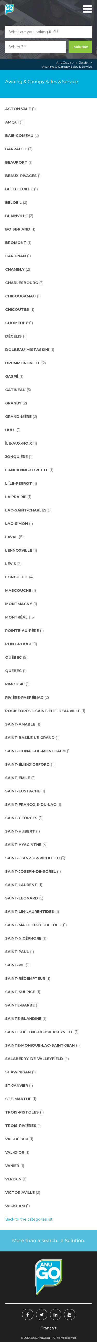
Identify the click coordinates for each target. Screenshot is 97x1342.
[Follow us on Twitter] (41, 1314)
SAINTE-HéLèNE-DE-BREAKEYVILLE (41, 1032)
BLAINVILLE (19, 216)
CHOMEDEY (19, 323)
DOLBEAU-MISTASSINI (29, 349)
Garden (83, 62)
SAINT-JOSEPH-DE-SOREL (33, 871)
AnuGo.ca (63, 62)
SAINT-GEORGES (23, 818)
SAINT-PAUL (19, 951)
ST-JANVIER (19, 1085)
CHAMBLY (17, 269)
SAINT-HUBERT (22, 831)
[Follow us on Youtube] (69, 1314)
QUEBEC (16, 670)
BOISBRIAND (20, 229)
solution (81, 47)
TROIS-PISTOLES (24, 1112)
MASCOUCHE (20, 590)
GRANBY (16, 403)
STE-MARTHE (20, 1099)
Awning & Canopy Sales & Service (67, 66)
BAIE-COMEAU (22, 135)
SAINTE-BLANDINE (25, 1018)
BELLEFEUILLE (21, 189)
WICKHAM (17, 1206)
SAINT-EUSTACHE (25, 791)
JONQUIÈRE (19, 456)
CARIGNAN (18, 256)
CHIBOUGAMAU (23, 296)
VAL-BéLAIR (19, 1139)
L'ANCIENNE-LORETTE (29, 470)
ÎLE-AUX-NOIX (21, 443)
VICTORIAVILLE (22, 1192)
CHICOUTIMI (19, 309)
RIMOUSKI (17, 684)
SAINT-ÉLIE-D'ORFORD (30, 764)
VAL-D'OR (17, 1152)
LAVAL (14, 537)
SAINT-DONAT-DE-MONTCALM (38, 751)
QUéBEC (16, 657)
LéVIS (13, 563)
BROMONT (18, 242)
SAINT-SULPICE (22, 992)
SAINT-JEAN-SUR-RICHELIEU (35, 858)
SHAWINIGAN (20, 1072)
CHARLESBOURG (24, 282)
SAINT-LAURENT (23, 884)
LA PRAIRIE (18, 497)
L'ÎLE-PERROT (21, 483)
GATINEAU (18, 389)
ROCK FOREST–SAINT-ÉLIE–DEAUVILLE (45, 711)
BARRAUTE (18, 149)
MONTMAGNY (21, 604)
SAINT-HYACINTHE (26, 844)
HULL (12, 430)
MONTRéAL (20, 617)
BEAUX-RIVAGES (23, 175)
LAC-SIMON (19, 523)
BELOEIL (16, 202)
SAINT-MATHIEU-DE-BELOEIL (36, 925)
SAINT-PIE (17, 965)
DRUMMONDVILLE (25, 363)
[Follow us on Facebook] (27, 1314)
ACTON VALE (20, 109)
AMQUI (14, 122)
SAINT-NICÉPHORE (25, 938)
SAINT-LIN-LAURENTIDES (32, 911)
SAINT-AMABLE (22, 724)
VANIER (14, 1165)
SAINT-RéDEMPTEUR (27, 978)
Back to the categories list (29, 1219)
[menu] (86, 9)
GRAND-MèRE (21, 416)
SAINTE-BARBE (22, 1005)
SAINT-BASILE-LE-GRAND (32, 737)
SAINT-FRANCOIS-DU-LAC (33, 804)
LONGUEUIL (19, 577)
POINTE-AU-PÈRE (24, 630)
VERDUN (15, 1179)
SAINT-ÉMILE (20, 777)
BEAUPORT (18, 162)
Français (48, 1328)
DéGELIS (16, 336)
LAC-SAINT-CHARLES (28, 510)
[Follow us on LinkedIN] (55, 1314)
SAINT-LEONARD (24, 898)
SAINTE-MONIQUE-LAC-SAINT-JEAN (42, 1045)
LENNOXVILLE (21, 550)
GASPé (14, 376)
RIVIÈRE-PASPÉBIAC (27, 697)
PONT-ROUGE (21, 644)
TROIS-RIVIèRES (23, 1125)
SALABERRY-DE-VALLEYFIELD (37, 1058)
